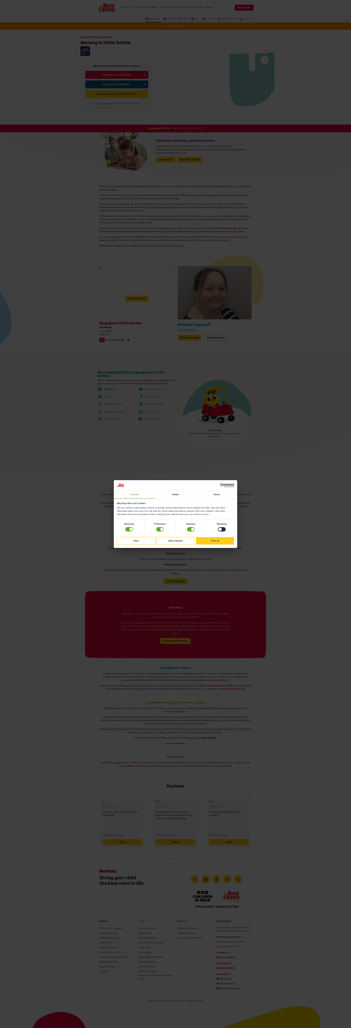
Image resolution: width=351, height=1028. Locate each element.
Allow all (215, 541)
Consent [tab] (134, 494)
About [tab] (217, 494)
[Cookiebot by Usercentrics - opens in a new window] (222, 485)
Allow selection (175, 541)
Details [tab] (175, 494)
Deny (136, 541)
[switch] (160, 529)
